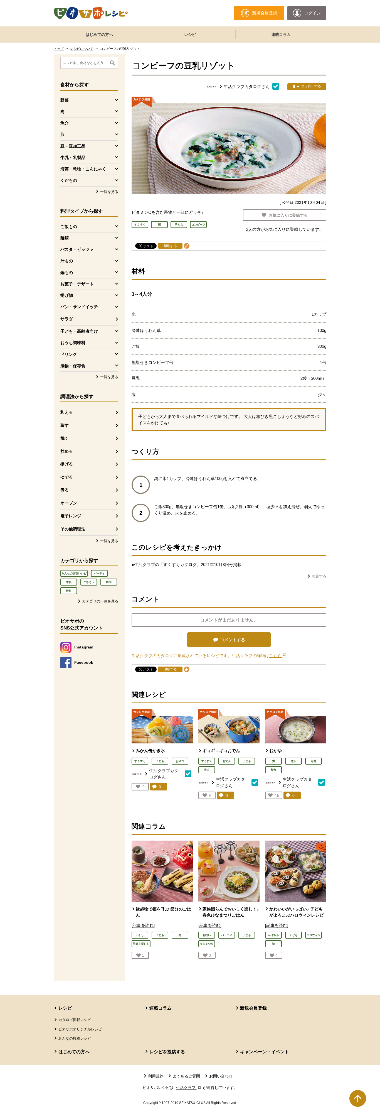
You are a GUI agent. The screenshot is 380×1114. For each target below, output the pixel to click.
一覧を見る (109, 192)
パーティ (99, 573)
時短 (68, 590)
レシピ (190, 34)
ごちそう (88, 582)
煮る (64, 490)
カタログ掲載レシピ (74, 1020)
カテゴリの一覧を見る (100, 601)
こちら (277, 655)
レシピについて (81, 49)
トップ (59, 49)
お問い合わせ (221, 1076)
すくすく (139, 761)
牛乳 (68, 582)
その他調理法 (72, 529)
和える (66, 412)
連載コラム (281, 34)
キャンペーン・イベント (264, 1051)
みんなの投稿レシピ (74, 573)
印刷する (170, 246)
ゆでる (66, 477)
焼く (64, 438)
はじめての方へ (99, 34)
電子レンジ (70, 515)
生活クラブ (189, 1087)
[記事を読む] (143, 925)
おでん (227, 761)
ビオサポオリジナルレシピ (80, 1029)
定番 (313, 761)
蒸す (64, 425)
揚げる (66, 464)
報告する (319, 576)
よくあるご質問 (186, 1076)
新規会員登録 (253, 1008)
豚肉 (109, 582)
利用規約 (156, 1076)
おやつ (180, 761)
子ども (160, 761)
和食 (273, 769)
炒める (66, 451)
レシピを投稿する (167, 1051)
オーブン (68, 503)
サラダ (66, 319)
